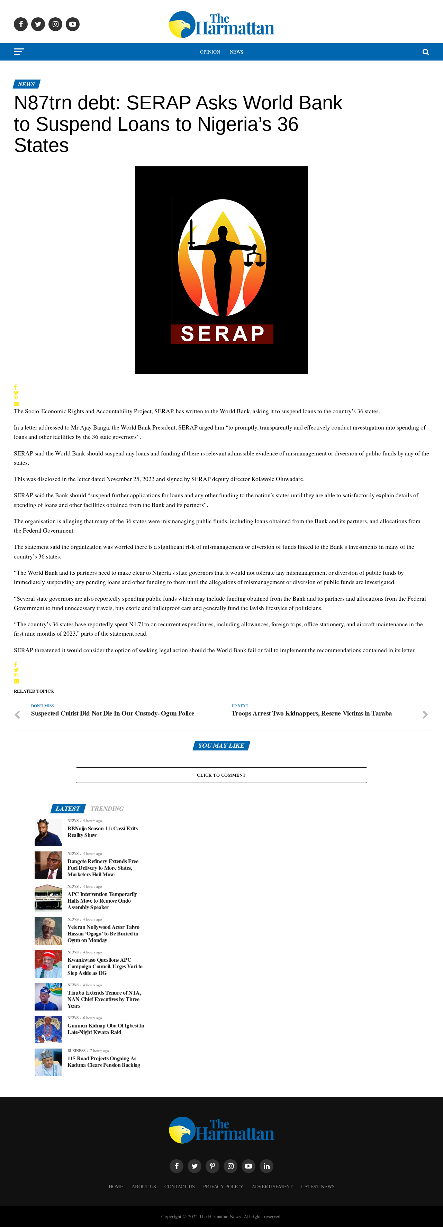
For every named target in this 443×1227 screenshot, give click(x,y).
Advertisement (272, 1186)
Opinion (210, 51)
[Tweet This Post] (16, 392)
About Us (144, 1186)
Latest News (318, 1186)
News (236, 51)
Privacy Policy (223, 1186)
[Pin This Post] (16, 398)
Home (116, 1186)
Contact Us (179, 1186)
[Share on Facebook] (16, 387)
